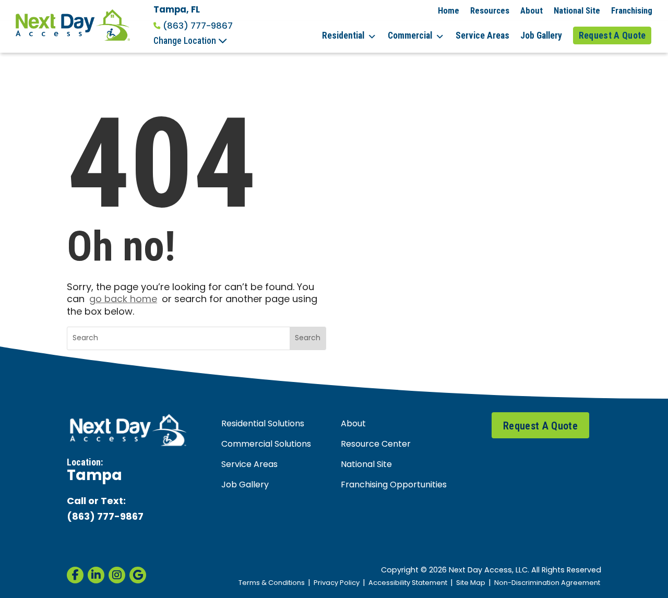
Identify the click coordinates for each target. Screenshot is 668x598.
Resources (489, 10)
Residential (343, 35)
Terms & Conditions (271, 583)
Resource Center (376, 444)
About (531, 10)
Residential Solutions (262, 424)
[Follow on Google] (137, 575)
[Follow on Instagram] (117, 575)
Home (448, 10)
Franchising (631, 10)
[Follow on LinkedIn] (96, 575)
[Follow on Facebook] (75, 575)
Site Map (470, 583)
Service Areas (482, 35)
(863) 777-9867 (198, 26)
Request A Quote (612, 35)
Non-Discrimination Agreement (547, 583)
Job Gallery (541, 35)
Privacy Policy (337, 583)
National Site (577, 10)
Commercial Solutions (266, 444)
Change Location (185, 40)
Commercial (410, 35)
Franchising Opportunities (394, 485)
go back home (123, 299)
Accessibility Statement (407, 583)
